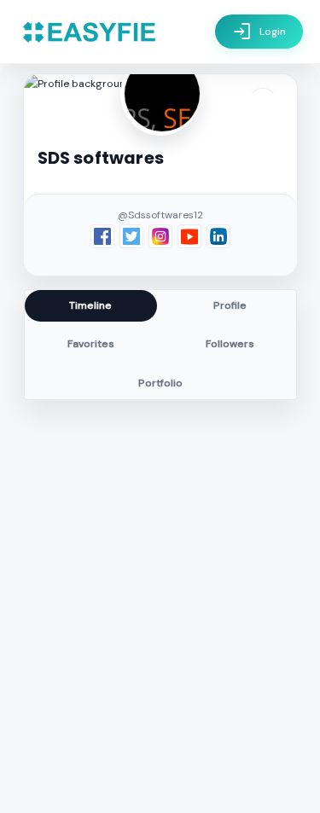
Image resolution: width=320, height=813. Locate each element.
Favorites (90, 344)
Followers (230, 344)
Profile (230, 305)
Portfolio (160, 383)
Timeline (90, 305)
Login (259, 32)
